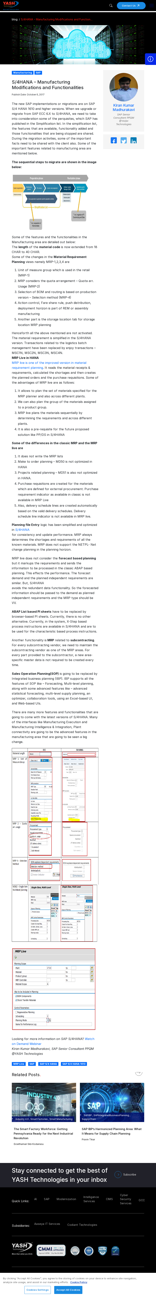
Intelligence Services (91, 1199)
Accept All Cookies (68, 1289)
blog (15, 19)
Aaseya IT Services (47, 1223)
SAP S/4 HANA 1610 (74, 1063)
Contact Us (129, 5)
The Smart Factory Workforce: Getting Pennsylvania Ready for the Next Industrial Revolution (43, 1133)
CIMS (109, 1199)
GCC (142, 1200)
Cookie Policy (78, 1282)
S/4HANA (22, 530)
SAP (31, 1063)
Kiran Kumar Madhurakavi (124, 107)
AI (35, 1199)
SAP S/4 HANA (48, 1063)
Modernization (66, 1199)
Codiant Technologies (82, 1224)
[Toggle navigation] (152, 5)
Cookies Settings (37, 1289)
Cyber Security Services (126, 1199)
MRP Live (18, 1063)
